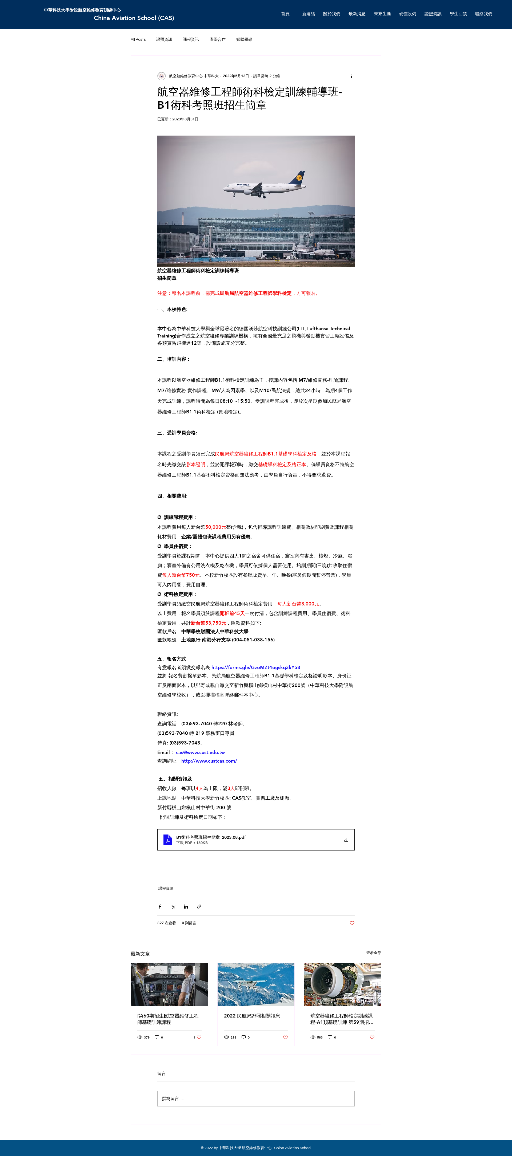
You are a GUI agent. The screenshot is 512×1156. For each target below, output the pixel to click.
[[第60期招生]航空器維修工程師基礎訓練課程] (169, 984)
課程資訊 (191, 40)
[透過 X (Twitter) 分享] (172, 906)
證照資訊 (164, 40)
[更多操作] (351, 76)
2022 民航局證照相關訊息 (252, 1016)
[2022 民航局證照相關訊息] (256, 984)
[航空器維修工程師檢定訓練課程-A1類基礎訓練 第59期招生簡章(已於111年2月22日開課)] (342, 984)
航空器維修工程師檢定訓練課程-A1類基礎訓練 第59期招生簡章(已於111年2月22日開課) (342, 1019)
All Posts (138, 40)
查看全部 (373, 952)
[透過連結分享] (199, 906)
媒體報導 (244, 40)
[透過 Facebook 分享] (159, 906)
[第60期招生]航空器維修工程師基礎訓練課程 (168, 1019)
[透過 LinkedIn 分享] (186, 906)
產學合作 (218, 40)
